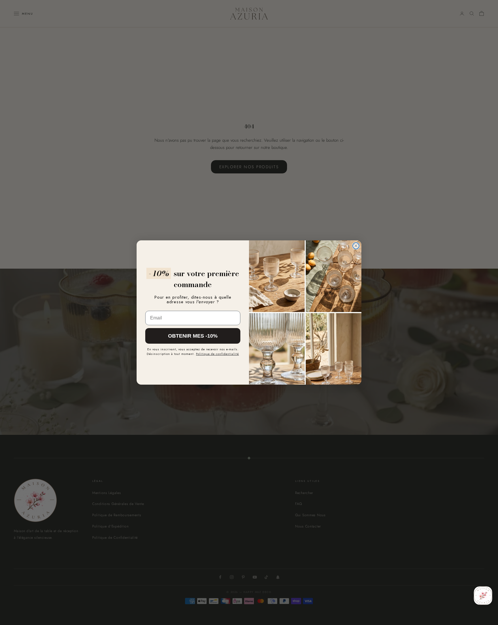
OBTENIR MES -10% (193, 336)
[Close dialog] (356, 246)
